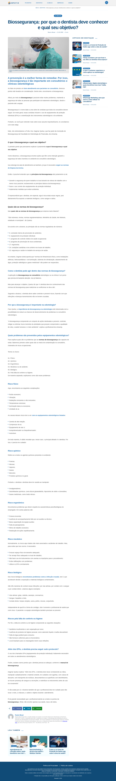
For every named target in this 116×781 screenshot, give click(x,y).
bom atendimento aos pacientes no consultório (41, 88)
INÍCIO (37, 7)
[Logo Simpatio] (13, 2)
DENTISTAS (39, 2)
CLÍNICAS (49, 2)
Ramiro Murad (51, 32)
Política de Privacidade (50, 765)
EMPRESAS (60, 2)
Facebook (19, 708)
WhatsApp (38, 708)
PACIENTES (28, 2)
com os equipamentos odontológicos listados (48, 415)
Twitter (28, 708)
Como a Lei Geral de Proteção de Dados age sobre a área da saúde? (57, 751)
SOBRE (70, 2)
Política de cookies (67, 765)
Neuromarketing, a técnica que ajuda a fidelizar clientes (36, 751)
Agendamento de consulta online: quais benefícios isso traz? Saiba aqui (17, 751)
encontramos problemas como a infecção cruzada (41, 577)
